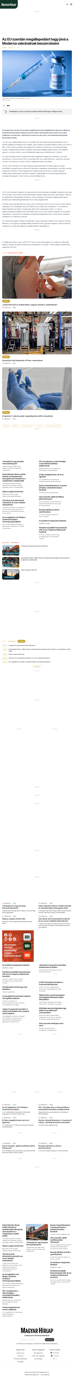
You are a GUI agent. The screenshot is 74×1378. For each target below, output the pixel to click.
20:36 (5, 658)
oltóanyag (6, 426)
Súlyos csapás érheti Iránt (29, 570)
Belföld (7, 565)
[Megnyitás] (71, 4)
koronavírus (39, 426)
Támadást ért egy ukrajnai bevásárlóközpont (34, 546)
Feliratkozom (49, 1339)
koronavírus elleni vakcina (53, 426)
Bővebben (37, 666)
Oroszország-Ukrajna (12, 553)
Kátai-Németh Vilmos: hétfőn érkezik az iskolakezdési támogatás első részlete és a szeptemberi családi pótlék (45, 559)
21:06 (5, 649)
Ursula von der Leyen (27, 426)
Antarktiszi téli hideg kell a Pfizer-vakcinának (22, 360)
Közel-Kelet (9, 577)
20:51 (4, 654)
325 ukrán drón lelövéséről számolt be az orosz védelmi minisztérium (29, 658)
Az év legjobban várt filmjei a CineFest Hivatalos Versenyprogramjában (29, 661)
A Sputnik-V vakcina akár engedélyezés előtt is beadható (27, 416)
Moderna (15, 426)
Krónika (6, 301)
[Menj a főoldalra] (9, 4)
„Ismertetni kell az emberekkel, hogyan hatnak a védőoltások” (30, 305)
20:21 (4, 662)
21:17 (4, 645)
